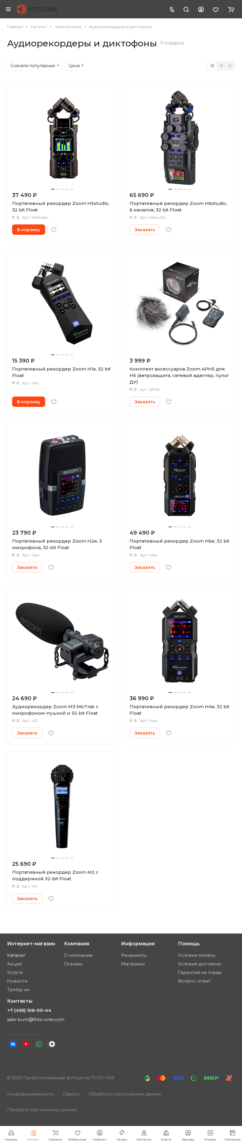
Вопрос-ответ (194, 981)
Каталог (16, 955)
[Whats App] (39, 1044)
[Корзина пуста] (231, 9)
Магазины (133, 964)
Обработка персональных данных (125, 1094)
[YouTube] (26, 1044)
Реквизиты (134, 955)
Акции (14, 964)
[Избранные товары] (215, 9)
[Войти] (201, 9)
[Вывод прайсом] (229, 65)
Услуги (15, 972)
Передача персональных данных (42, 1109)
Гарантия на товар (200, 972)
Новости (17, 981)
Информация (138, 943)
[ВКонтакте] (13, 1044)
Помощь (189, 943)
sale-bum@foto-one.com (35, 1019)
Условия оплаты (196, 955)
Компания (76, 943)
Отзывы (73, 964)
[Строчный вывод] (221, 65)
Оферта (71, 1094)
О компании (78, 955)
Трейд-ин (18, 989)
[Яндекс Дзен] (52, 1044)
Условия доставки (199, 964)
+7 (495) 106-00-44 (29, 1010)
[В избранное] (54, 230)
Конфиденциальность (30, 1094)
